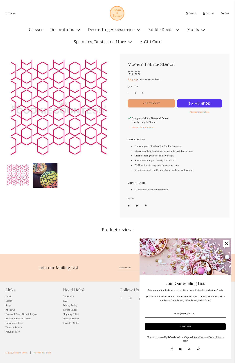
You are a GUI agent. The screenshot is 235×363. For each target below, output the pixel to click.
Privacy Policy (70, 305)
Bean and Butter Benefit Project (21, 314)
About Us (10, 309)
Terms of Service (14, 327)
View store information (143, 127)
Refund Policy (70, 309)
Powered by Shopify (42, 352)
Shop (8, 305)
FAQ (65, 300)
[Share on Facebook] (129, 205)
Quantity (133, 86)
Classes (36, 29)
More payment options (199, 112)
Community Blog (14, 323)
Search (9, 300)
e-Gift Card (151, 41)
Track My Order (71, 323)
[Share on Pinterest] (146, 205)
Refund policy (13, 331)
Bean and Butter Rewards (18, 318)
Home (8, 296)
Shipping (132, 79)
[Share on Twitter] (137, 205)
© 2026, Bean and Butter (16, 352)
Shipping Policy (71, 314)
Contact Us (68, 296)
